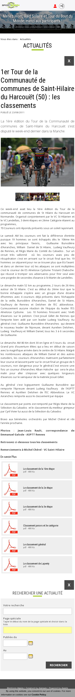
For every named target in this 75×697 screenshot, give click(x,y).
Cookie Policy (39, 694)
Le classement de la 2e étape (37, 487)
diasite (64, 688)
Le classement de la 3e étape (37, 506)
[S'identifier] (55, 6)
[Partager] (62, 6)
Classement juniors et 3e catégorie (40, 525)
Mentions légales (15, 688)
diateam (43, 688)
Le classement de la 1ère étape (38, 468)
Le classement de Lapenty (36, 563)
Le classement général (34, 544)
